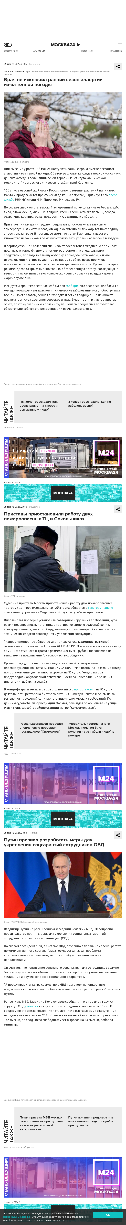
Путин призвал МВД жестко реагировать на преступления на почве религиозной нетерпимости (42, 1123)
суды (6, 754)
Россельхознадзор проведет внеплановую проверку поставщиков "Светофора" (41, 728)
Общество (34, 64)
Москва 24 (63, 45)
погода (19, 428)
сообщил (72, 286)
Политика (34, 833)
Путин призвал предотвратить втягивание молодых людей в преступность (91, 1121)
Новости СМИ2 (12, 482)
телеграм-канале (100, 607)
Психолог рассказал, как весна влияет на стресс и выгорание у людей (39, 406)
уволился (31, 1006)
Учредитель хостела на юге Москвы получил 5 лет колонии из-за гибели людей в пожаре (91, 729)
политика (17, 1147)
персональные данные (17, 1216)
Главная (8, 71)
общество (9, 428)
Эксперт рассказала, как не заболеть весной (89, 404)
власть (7, 1147)
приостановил (84, 689)
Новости (19, 71)
